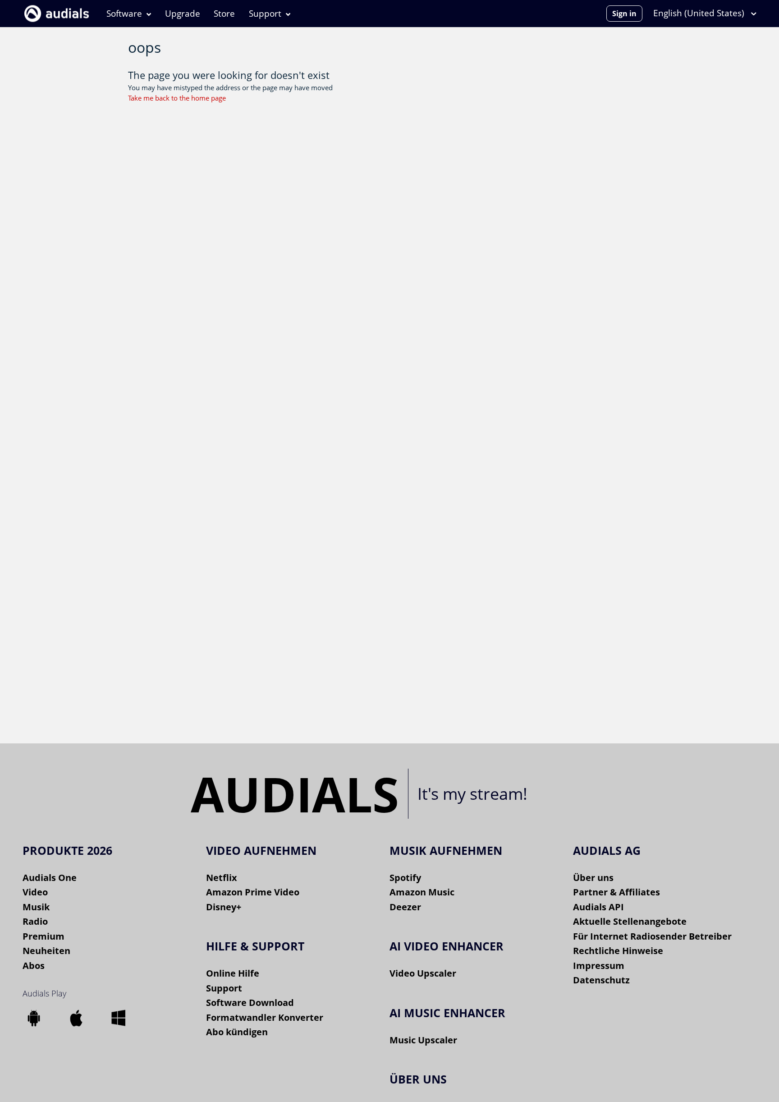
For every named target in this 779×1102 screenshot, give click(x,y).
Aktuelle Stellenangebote (630, 921)
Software (124, 13)
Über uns (593, 877)
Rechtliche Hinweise (618, 951)
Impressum (598, 965)
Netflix (221, 877)
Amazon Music (422, 892)
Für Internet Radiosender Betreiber (652, 936)
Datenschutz (601, 980)
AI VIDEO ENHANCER (447, 946)
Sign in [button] (624, 13)
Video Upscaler (423, 973)
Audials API (598, 907)
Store (224, 13)
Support (265, 13)
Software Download (250, 1002)
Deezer (405, 907)
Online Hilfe (232, 973)
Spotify (405, 877)
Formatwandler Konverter (264, 1017)
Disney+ (223, 907)
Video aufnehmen (261, 850)
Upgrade (182, 13)
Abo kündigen (237, 1032)
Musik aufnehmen (446, 850)
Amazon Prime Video (252, 892)
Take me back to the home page (177, 97)
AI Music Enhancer (447, 1012)
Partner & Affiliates (616, 892)
